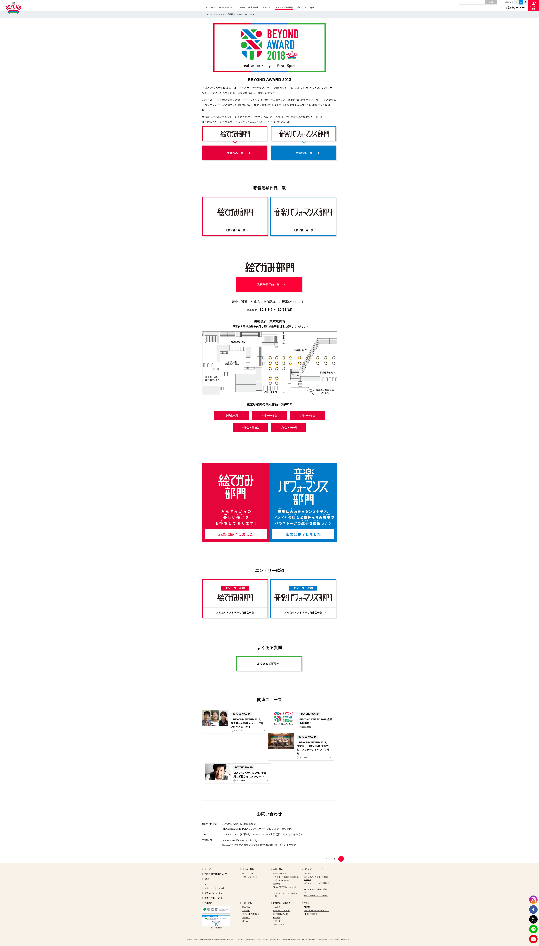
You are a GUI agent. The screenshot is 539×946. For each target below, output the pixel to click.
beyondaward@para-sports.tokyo (240, 840)
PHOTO (307, 907)
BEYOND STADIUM (281, 911)
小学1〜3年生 (269, 415)
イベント (246, 911)
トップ (209, 14)
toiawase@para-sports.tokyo (291, 939)
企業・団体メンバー (250, 877)
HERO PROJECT (311, 914)
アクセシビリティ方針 (214, 888)
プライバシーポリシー (214, 893)
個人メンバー (247, 873)
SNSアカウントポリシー (215, 898)
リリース (246, 918)
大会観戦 (276, 907)
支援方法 (276, 884)
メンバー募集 (248, 869)
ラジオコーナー (279, 921)
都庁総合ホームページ (515, 7)
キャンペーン (278, 924)
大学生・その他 (288, 427)
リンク (207, 883)
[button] (210, 7)
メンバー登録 (533, 5)
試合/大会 (246, 907)
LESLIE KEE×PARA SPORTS (316, 911)
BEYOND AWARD (280, 914)
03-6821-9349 (310, 939)
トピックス (247, 903)
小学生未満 (231, 415)
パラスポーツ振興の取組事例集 (286, 877)
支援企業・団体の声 (281, 880)
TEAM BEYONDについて (216, 874)
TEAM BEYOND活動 (250, 914)
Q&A (207, 879)
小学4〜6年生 (307, 415)
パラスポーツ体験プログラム (316, 895)
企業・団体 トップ (280, 873)
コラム (245, 921)
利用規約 (208, 903)
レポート (276, 918)
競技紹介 (307, 873)
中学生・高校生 (250, 427)
